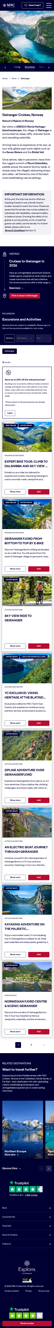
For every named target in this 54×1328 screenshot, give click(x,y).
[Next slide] (49, 1168)
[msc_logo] (8, 5)
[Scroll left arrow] (5, 67)
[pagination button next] (44, 1045)
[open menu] (49, 5)
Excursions (30, 67)
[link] (10, 1154)
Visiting (17, 67)
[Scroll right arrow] (49, 67)
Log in (10, 413)
